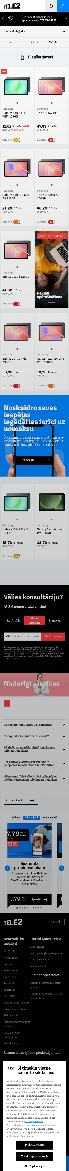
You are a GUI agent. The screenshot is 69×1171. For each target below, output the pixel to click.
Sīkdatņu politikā (34, 1122)
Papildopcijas (37, 1166)
